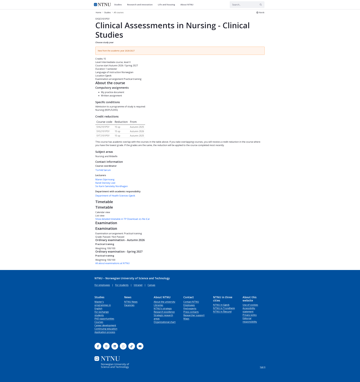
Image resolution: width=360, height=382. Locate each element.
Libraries (158, 305)
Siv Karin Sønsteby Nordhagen (111, 186)
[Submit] (261, 5)
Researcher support (193, 315)
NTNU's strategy (163, 308)
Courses (98, 322)
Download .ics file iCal (138, 219)
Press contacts (191, 311)
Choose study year (104, 42)
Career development (105, 325)
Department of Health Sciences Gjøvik (115, 195)
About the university (164, 301)
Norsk (261, 12)
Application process (104, 332)
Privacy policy (250, 315)
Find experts (189, 308)
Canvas (151, 285)
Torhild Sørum (103, 170)
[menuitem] (119, 5)
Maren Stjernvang (104, 179)
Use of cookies (250, 304)
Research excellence (164, 311)
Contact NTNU (191, 301)
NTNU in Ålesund (222, 311)
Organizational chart (165, 322)
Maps (186, 318)
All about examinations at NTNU (112, 263)
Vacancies (129, 305)
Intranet (138, 285)
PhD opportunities (104, 318)
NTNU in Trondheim (224, 308)
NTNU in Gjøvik (221, 304)
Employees (189, 305)
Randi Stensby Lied (105, 182)
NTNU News (131, 301)
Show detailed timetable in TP (111, 219)
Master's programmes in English (102, 305)
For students (122, 285)
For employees (102, 285)
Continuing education (105, 328)
